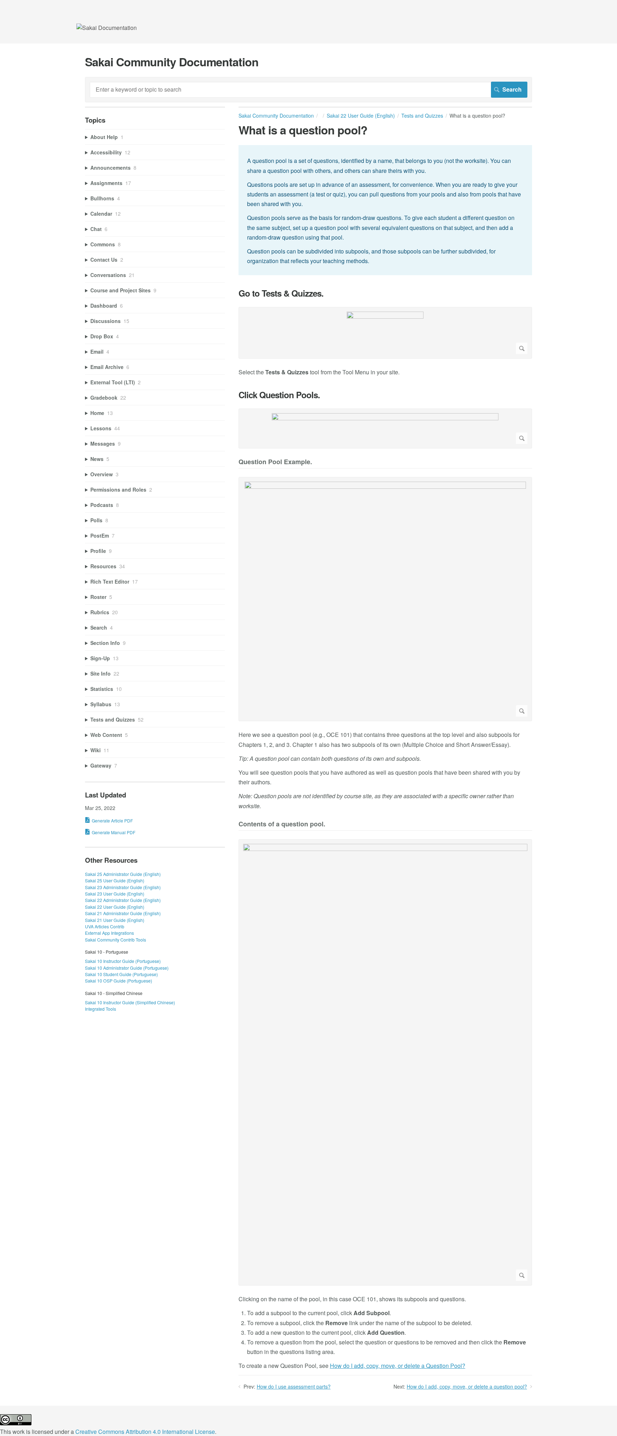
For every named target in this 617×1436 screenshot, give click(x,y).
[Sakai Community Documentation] (106, 28)
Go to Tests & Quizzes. (281, 293)
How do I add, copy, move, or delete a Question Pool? (397, 1365)
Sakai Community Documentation (276, 115)
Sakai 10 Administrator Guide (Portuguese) (127, 968)
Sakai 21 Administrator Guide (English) (123, 913)
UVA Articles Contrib (104, 926)
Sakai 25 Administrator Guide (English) (123, 874)
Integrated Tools (100, 1009)
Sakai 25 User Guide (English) (114, 880)
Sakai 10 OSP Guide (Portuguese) (118, 981)
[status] (385, 210)
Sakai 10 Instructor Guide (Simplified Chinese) (130, 1002)
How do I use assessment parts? (294, 1386)
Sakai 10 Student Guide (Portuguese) (121, 974)
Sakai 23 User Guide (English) (114, 894)
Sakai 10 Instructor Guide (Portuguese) (123, 961)
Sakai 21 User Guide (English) (114, 920)
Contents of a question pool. (282, 824)
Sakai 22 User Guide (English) (361, 115)
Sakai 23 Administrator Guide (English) (123, 887)
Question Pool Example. (275, 462)
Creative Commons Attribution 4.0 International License (145, 1431)
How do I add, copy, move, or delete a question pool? (467, 1386)
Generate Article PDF (112, 820)
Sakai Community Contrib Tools (115, 940)
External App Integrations (109, 933)
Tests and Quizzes (422, 115)
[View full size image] (385, 333)
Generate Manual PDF (113, 832)
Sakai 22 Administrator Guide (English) (123, 900)
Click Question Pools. (279, 395)
